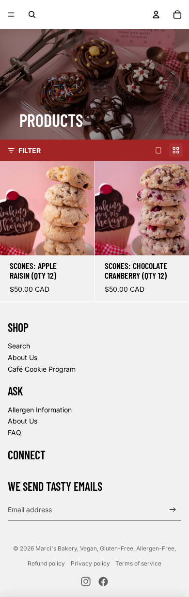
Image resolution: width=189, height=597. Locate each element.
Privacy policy (90, 563)
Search (19, 346)
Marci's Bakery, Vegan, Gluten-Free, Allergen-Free (104, 548)
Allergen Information (40, 410)
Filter (29, 150)
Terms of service (138, 563)
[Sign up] (172, 509)
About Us (22, 357)
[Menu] (11, 14)
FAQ (14, 432)
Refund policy (46, 563)
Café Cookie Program (42, 369)
